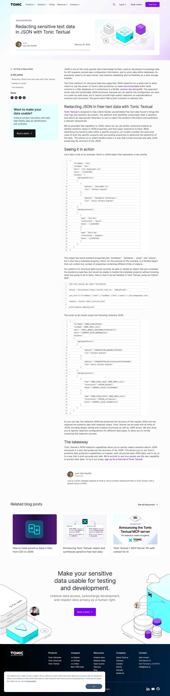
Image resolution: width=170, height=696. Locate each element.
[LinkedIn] (147, 688)
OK (94, 686)
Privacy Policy (31, 681)
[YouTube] (153, 688)
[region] (106, 205)
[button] (30, 4)
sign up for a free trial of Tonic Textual (123, 459)
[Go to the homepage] (17, 653)
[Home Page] (16, 4)
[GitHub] (158, 689)
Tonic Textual (70, 112)
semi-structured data (128, 86)
